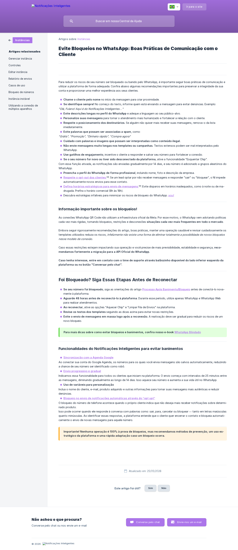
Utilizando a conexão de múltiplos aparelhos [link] (23, 107)
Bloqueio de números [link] (21, 92)
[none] (51, 6)
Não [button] (163, 488)
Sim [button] (150, 488)
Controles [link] (15, 65)
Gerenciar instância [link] (20, 58)
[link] (20, 40)
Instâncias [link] (84, 39)
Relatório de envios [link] (20, 78)
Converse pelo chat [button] (148, 522)
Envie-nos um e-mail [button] (189, 522)
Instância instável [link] (19, 98)
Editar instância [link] (18, 72)
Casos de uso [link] (17, 85)
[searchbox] (119, 21)
